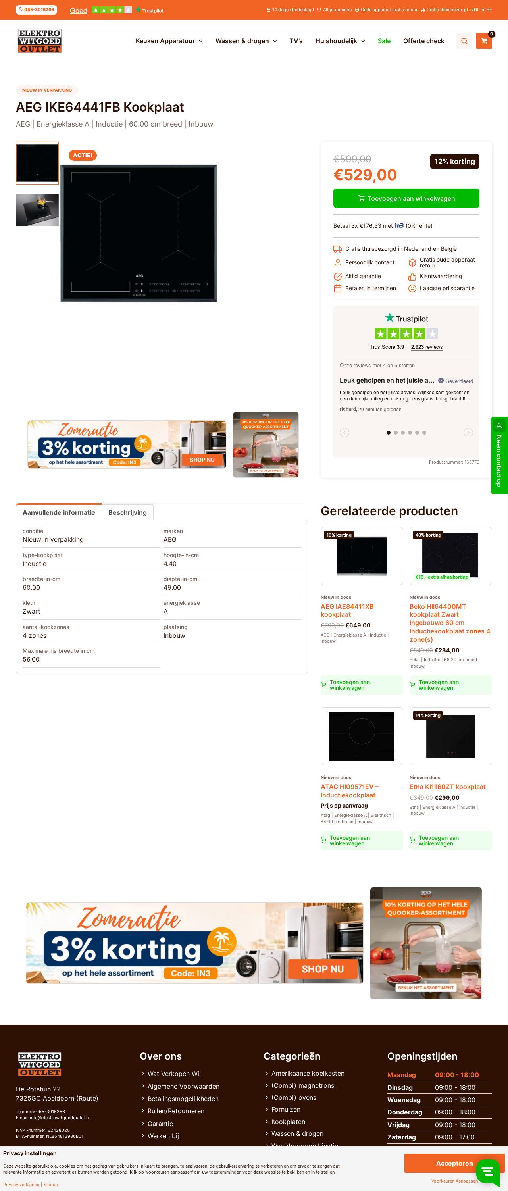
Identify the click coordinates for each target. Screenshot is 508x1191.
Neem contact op (499, 461)
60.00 (31, 587)
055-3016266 (50, 1111)
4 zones (34, 635)
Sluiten (51, 1185)
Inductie (34, 564)
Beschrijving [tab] (127, 512)
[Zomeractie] (126, 444)
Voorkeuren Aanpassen (454, 1181)
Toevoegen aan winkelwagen (411, 198)
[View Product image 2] (37, 210)
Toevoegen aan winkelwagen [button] (350, 685)
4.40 (170, 564)
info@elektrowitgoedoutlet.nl (60, 1117)
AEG (170, 539)
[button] (199, 41)
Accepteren (454, 1163)
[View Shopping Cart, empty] (484, 41)
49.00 (172, 587)
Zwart (31, 611)
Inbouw (174, 635)
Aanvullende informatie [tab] (59, 512)
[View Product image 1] (37, 163)
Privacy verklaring (21, 1185)
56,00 (31, 659)
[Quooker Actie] (266, 445)
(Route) (87, 1098)
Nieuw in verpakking (53, 539)
